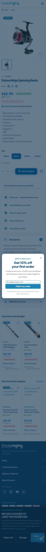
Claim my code (23, 286)
